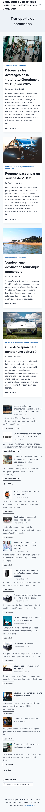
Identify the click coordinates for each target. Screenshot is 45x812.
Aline (9, 276)
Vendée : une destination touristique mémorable (22, 267)
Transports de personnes (15, 66)
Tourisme (17, 167)
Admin (10, 183)
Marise (10, 89)
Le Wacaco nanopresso (24, 643)
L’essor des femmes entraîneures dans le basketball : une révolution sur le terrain (28, 409)
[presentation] (22, 49)
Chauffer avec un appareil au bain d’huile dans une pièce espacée (26, 573)
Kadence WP (29, 805)
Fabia (10, 356)
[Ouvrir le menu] (40, 5)
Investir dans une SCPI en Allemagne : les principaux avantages (25, 545)
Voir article (8, 512)
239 (9, 484)
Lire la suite (12, 128)
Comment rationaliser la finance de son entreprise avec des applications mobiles (28, 459)
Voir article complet (12, 428)
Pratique (8, 167)
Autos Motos (10, 342)
